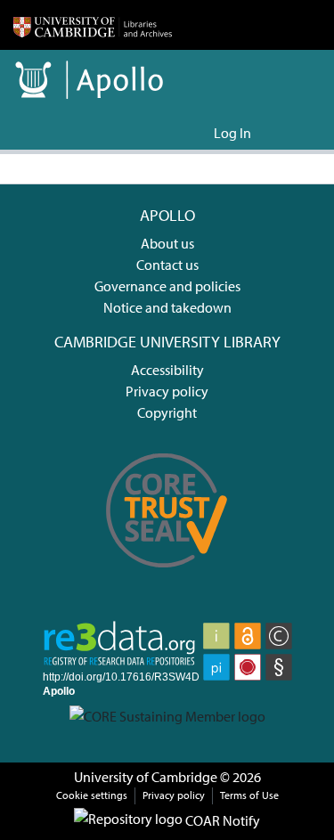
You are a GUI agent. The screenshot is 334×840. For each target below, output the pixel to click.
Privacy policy (167, 391)
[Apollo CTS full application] (167, 577)
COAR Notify (221, 820)
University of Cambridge (145, 777)
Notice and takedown (167, 307)
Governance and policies (167, 286)
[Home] (92, 25)
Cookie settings (91, 795)
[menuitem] (197, 132)
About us (167, 243)
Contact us (167, 264)
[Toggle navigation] (296, 133)
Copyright (167, 412)
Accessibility (167, 370)
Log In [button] (233, 133)
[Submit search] (171, 132)
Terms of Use (249, 795)
